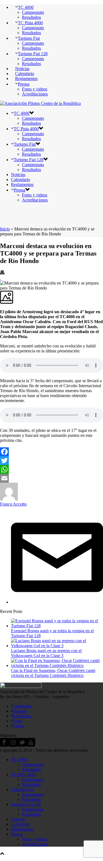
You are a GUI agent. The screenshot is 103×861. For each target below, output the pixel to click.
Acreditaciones (35, 94)
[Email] (51, 478)
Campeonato (33, 12)
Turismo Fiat (29, 38)
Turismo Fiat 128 (33, 53)
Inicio (5, 229)
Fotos (17, 721)
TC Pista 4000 (30, 22)
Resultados (31, 17)
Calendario (24, 73)
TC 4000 (26, 7)
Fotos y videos (34, 89)
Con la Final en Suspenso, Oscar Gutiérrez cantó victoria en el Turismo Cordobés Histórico (53, 673)
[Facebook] (51, 451)
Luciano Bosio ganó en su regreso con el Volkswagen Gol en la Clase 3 (46, 653)
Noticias (22, 68)
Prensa (23, 84)
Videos (18, 726)
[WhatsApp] (51, 469)
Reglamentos (26, 78)
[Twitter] (51, 460)
